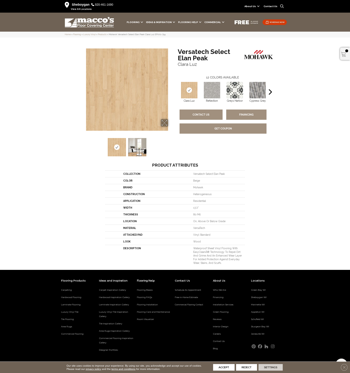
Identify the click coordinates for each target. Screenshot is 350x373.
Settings (270, 367)
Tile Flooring (67, 319)
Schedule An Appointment (188, 290)
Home (68, 34)
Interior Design (220, 326)
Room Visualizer (145, 319)
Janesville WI (257, 333)
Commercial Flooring (72, 333)
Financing (246, 114)
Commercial (212, 22)
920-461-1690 (104, 4)
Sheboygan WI (259, 297)
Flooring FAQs (144, 297)
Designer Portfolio (108, 349)
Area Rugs (66, 326)
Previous (83, 145)
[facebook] (260, 346)
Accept (224, 367)
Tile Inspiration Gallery (110, 323)
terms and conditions (123, 369)
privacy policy (93, 369)
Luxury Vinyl (89, 34)
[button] (258, 6)
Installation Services (223, 304)
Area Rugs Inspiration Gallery (114, 330)
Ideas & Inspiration (159, 22)
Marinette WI (258, 304)
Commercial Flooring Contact (189, 304)
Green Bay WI (258, 290)
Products (102, 34)
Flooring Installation (147, 304)
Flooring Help (188, 22)
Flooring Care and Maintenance (153, 311)
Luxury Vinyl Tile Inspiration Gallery (113, 314)
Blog (215, 348)
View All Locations (81, 9)
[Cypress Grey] (257, 90)
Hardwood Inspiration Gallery (114, 297)
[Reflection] (212, 90)
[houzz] (266, 346)
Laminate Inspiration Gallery (114, 304)
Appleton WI (257, 311)
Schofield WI (257, 319)
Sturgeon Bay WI (260, 326)
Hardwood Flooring (71, 297)
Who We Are (219, 290)
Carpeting (66, 290)
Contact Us (270, 6)
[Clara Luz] (189, 90)
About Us (250, 6)
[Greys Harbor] (235, 90)
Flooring (133, 22)
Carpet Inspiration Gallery (112, 290)
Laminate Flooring (71, 304)
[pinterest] (253, 346)
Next (170, 145)
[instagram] (272, 346)
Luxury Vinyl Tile (69, 311)
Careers (217, 333)
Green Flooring (221, 311)
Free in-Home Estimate (186, 297)
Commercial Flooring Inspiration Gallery (116, 340)
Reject (247, 367)
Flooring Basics (145, 290)
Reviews (217, 319)
